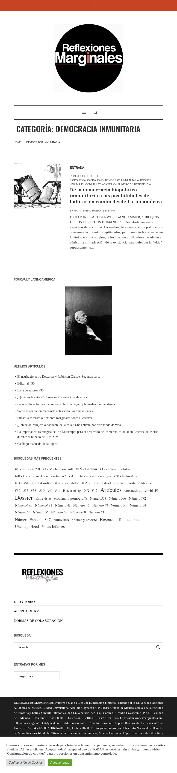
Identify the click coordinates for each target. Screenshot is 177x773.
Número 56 (40, 512)
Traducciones (129, 519)
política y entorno (84, 519)
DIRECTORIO (24, 602)
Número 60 (78, 512)
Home (17, 142)
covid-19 (151, 490)
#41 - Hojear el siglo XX (72, 490)
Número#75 (23, 505)
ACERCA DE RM (26, 611)
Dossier (145, 180)
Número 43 (63, 505)
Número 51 (119, 505)
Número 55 (22, 512)
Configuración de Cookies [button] (26, 762)
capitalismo (95, 180)
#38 (33, 490)
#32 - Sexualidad (67, 483)
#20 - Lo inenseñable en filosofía (37, 476)
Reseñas (107, 519)
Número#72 (137, 498)
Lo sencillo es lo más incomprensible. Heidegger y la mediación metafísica (66, 404)
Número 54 (138, 505)
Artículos (111, 489)
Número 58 (59, 512)
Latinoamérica (106, 184)
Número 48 (100, 505)
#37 (25, 490)
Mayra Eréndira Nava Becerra (94, 210)
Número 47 (81, 505)
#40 (49, 490)
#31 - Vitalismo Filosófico (33, 483)
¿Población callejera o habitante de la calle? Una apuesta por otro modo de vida (69, 425)
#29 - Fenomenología (95, 476)
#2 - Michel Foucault (58, 469)
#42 (94, 490)
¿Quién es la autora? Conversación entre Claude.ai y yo (53, 397)
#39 (42, 490)
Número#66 (117, 498)
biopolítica (78, 180)
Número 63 (96, 512)
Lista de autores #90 (30, 390)
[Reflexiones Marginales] (88, 58)
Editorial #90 (26, 383)
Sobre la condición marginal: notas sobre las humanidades (55, 411)
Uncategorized (27, 526)
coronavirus (133, 490)
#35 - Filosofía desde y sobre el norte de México (117, 483)
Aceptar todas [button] (59, 762)
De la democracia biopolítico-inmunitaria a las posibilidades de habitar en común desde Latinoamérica (116, 196)
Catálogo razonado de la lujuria (37, 444)
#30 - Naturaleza (126, 476)
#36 (18, 490)
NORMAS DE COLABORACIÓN (38, 620)
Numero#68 (98, 498)
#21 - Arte (69, 475)
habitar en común (82, 184)
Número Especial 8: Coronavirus (42, 519)
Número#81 (43, 505)
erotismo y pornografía (70, 498)
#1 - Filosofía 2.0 (27, 469)
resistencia (142, 184)
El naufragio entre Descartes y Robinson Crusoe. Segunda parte (58, 376)
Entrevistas (43, 498)
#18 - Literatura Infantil (116, 469)
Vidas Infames (53, 526)
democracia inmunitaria (122, 180)
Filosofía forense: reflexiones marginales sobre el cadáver (54, 418)
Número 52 (125, 184)
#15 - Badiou (86, 469)
